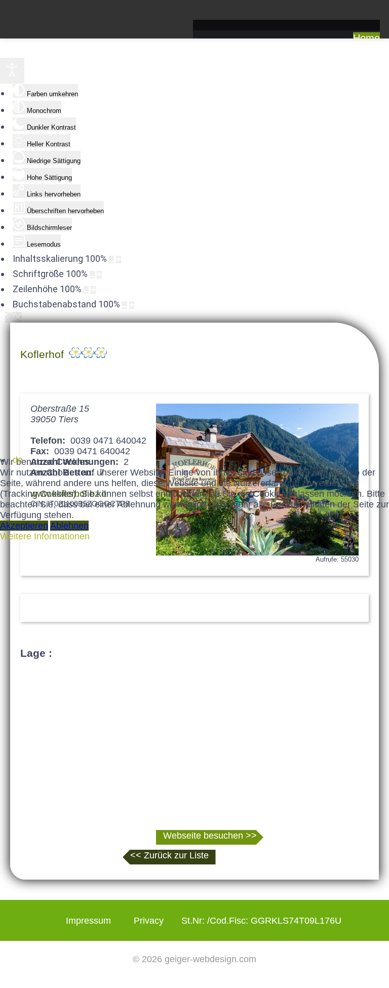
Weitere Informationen (45, 536)
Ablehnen (69, 526)
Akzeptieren (24, 526)
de (18, 460)
